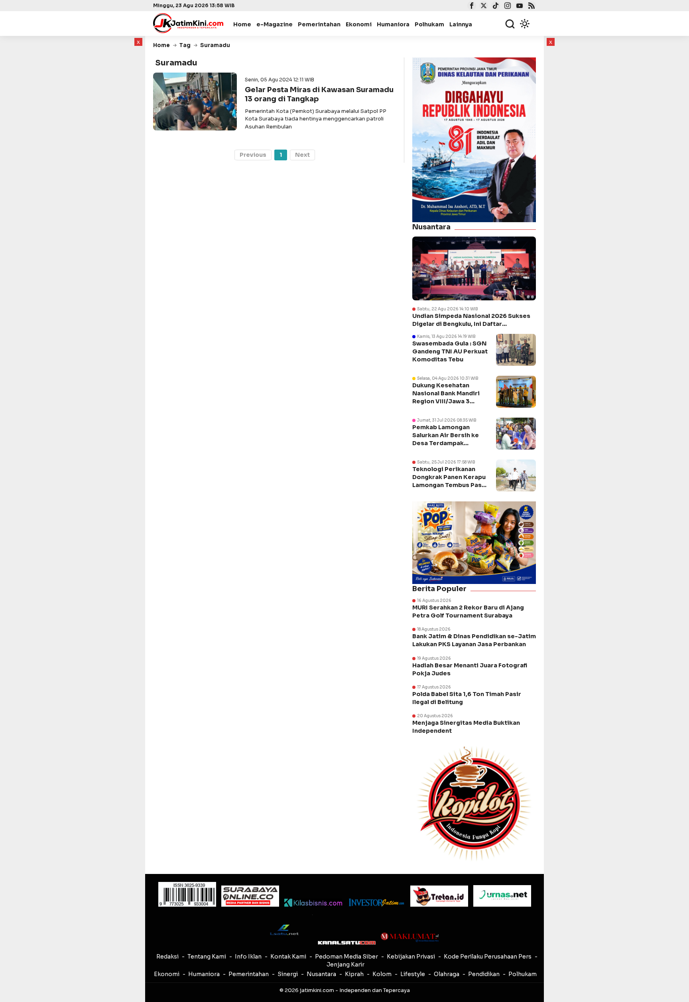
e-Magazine (274, 24)
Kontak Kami (288, 956)
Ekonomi (359, 24)
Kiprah (354, 974)
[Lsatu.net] (284, 930)
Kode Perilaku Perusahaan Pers (488, 956)
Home (242, 24)
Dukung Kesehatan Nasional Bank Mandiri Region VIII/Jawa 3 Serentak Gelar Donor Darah (446, 401)
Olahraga (446, 974)
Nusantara (321, 974)
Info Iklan (248, 956)
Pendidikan (484, 974)
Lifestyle (412, 974)
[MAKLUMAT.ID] (410, 937)
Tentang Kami (206, 956)
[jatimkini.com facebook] (470, 6)
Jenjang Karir (345, 964)
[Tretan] (439, 896)
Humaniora (393, 24)
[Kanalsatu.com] (347, 943)
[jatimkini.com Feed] (530, 6)
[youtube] (518, 6)
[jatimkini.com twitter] (482, 6)
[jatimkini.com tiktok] (494, 6)
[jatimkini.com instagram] (506, 6)
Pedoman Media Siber (346, 956)
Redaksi (167, 956)
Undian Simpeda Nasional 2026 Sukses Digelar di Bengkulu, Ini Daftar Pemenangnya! (471, 320)
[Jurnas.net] (502, 896)
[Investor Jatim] (376, 902)
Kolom (382, 974)
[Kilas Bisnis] (313, 903)
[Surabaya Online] (250, 896)
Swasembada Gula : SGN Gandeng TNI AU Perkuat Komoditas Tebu (450, 351)
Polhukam (429, 24)
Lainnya (460, 24)
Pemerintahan (319, 24)
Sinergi (288, 974)
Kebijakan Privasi (411, 956)
